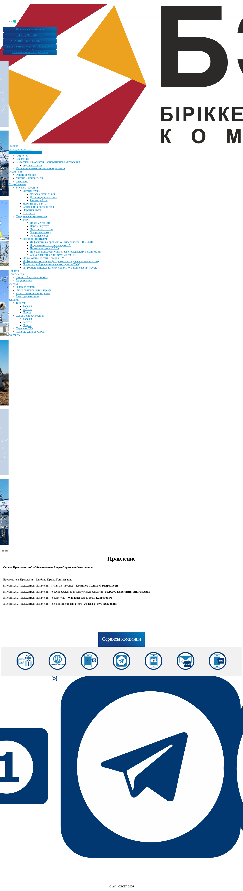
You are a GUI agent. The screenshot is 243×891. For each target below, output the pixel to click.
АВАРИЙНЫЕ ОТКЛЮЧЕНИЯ (30, 40)
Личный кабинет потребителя (30, 52)
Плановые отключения (30, 29)
